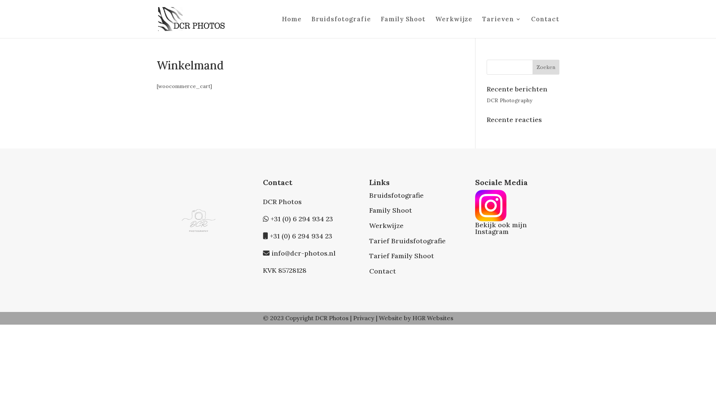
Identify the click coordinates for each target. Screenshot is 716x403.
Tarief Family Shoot (401, 256)
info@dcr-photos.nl (303, 253)
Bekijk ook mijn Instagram (501, 228)
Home (292, 19)
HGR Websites (432, 318)
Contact (545, 19)
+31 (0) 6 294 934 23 (302, 219)
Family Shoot (403, 19)
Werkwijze (453, 19)
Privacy (363, 318)
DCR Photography (510, 100)
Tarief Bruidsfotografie (407, 241)
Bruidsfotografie (341, 19)
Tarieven (498, 19)
